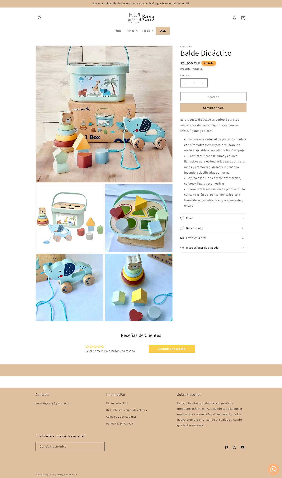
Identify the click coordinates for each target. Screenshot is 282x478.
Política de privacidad (119, 423)
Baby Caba (48, 474)
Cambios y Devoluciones (121, 417)
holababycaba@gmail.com (51, 403)
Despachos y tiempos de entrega (126, 410)
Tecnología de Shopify (65, 474)
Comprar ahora (213, 108)
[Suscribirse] (100, 446)
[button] (39, 18)
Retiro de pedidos (117, 403)
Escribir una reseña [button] (171, 349)
